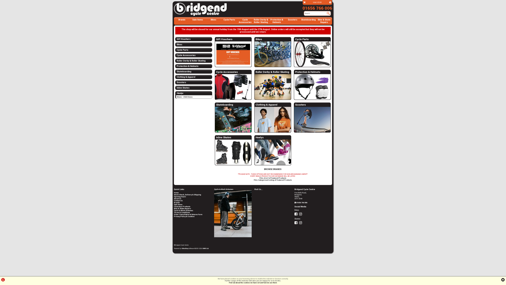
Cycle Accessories (245, 20)
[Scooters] (312, 120)
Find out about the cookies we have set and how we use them (253, 283)
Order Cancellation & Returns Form (188, 214)
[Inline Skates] (233, 152)
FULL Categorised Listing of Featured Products (273, 180)
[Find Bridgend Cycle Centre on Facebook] (297, 215)
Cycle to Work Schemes (183, 211)
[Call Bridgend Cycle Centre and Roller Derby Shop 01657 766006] (317, 7)
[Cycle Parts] (312, 54)
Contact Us (178, 201)
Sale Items (197, 19)
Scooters (292, 19)
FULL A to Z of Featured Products (272, 178)
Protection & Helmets (276, 20)
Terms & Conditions (182, 212)
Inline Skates (223, 137)
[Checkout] (304, 2)
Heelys (260, 137)
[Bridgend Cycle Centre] (205, 9)
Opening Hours (180, 197)
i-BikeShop (185, 248)
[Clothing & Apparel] (272, 120)
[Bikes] (272, 54)
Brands (181, 19)
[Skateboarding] (233, 120)
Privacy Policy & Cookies (184, 216)
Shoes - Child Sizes (185, 97)
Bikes (213, 19)
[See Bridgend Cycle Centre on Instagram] (301, 215)
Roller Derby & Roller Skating (261, 20)
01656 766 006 (301, 203)
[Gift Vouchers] (233, 54)
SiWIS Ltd (206, 248)
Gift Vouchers (224, 39)
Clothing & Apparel (266, 104)
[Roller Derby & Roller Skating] (272, 87)
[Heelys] (272, 152)
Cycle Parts (229, 19)
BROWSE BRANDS (272, 169)
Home (176, 193)
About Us (177, 199)
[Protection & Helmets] (312, 87)
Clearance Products (182, 207)
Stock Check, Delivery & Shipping (187, 195)
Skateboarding (308, 19)
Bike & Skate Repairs (324, 20)
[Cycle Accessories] (233, 87)
